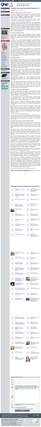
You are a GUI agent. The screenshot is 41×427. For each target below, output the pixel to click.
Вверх (12, 170)
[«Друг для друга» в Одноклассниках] (19, 5)
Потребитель (4, 56)
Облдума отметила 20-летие (20, 199)
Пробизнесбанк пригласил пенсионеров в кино (19, 284)
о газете (20, 0)
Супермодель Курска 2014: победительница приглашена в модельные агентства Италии (19, 279)
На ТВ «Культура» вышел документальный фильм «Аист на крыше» (5, 37)
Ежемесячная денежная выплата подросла (19, 299)
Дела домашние (4, 59)
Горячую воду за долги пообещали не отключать (34, 284)
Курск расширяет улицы (34, 199)
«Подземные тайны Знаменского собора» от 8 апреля (21, 17)
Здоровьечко (4, 58)
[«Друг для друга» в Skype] (5, 89)
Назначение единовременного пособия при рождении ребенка (19, 358)
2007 (5, 26)
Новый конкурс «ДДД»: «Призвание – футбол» (19, 263)
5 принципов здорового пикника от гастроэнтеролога (20, 333)
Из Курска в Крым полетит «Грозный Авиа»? (34, 195)
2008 (2, 26)
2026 (2, 17)
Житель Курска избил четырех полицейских (34, 215)
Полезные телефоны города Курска (5, 78)
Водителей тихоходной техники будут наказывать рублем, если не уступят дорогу (19, 269)
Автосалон (3, 55)
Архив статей (4, 70)
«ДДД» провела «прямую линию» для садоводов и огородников (34, 343)
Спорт (3, 53)
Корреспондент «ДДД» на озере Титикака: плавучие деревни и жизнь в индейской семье (34, 300)
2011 (2, 24)
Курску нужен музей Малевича (33, 205)
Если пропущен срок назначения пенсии (33, 294)
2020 (2, 20)
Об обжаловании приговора (35, 288)
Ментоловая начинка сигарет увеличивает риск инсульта (20, 343)
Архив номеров (4, 66)
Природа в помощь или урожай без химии (19, 348)
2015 (7, 21)
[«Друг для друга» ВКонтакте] (17, 5)
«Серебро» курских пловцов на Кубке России (35, 253)
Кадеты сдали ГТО (18, 209)
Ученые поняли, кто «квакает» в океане (33, 328)
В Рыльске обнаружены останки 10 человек (34, 225)
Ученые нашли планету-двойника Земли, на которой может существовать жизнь (20, 323)
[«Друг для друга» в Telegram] (21, 5)
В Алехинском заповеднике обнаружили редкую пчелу (19, 318)
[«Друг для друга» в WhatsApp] (5, 86)
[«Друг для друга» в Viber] (3, 86)
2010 (5, 24)
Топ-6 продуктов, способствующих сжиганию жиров (35, 333)
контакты (36, 0)
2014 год (21, 8)
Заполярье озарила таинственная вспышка (34, 323)
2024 (7, 17)
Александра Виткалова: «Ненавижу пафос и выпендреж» (34, 358)
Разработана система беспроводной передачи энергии (19, 328)
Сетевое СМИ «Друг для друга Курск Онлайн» (10, 419)
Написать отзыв (26, 170)
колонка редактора (25, 0)
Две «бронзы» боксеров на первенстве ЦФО (35, 263)
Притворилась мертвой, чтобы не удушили (19, 230)
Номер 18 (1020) (27, 8)
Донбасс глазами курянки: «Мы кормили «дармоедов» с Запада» (19, 195)
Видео (3, 28)
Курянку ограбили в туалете (20, 234)
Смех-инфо (3, 64)
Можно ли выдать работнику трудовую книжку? (20, 294)
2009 (7, 24)
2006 (7, 26)
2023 (2, 18)
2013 (5, 23)
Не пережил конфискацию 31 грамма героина (20, 225)
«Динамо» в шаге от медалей (20, 257)
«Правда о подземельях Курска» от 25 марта (29, 16)
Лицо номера (4, 68)
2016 (5, 21)
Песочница (3, 60)
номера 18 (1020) (27, 186)
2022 (5, 18)
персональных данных (29, 404)
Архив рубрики (13, 186)
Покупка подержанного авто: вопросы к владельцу (20, 274)
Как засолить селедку (19, 352)
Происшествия (4, 52)
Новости (3, 51)
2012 (7, 23)
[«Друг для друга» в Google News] (28, 5)
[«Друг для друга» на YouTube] (26, 5)
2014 (2, 23)
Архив (18, 8)
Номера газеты (13, 8)
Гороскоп (3, 63)
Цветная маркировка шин (34, 273)
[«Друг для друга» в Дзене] (24, 5)
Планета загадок (34, 8)
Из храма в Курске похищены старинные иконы (20, 215)
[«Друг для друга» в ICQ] (7, 89)
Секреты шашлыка (33, 347)
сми (39, 0)
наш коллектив (31, 0)
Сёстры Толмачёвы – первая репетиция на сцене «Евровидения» (35, 190)
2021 (7, 18)
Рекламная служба (5, 80)
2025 (5, 17)
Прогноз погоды (4, 65)
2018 (7, 20)
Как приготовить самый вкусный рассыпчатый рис (34, 353)
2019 (5, 20)
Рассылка (3, 11)
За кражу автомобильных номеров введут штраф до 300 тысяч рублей (34, 268)
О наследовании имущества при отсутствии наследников (20, 289)
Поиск (3, 8)
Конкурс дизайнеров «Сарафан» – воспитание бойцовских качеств (19, 205)
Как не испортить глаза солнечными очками (19, 338)
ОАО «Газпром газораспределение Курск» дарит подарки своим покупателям (35, 279)
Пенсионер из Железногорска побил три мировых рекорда (34, 235)
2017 (2, 21)
